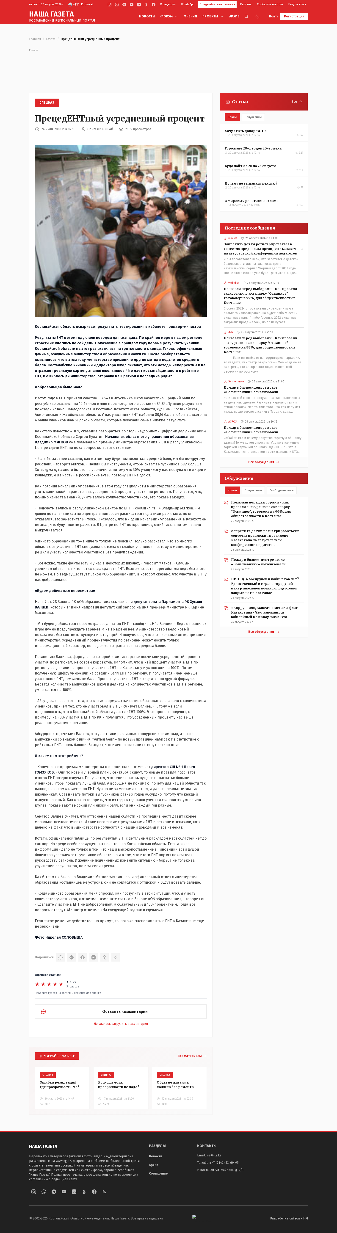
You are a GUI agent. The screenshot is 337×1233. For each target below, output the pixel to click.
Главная (35, 39)
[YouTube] (131, 4)
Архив (234, 16)
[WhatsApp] (117, 4)
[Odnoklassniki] (146, 4)
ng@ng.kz (214, 1155)
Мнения (190, 16)
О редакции (168, 4)
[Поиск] (246, 16)
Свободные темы (282, 490)
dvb (230, 332)
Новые (232, 117)
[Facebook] (153, 4)
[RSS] (104, 1191)
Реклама (245, 4)
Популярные (253, 117)
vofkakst (233, 283)
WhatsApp (187, 4)
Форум (166, 16)
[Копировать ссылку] (115, 957)
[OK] (104, 957)
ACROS (232, 421)
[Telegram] (124, 4)
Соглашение (158, 1173)
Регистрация (294, 16)
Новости (147, 16)
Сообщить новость (270, 4)
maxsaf (232, 238)
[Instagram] (109, 4)
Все (294, 102)
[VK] (139, 4)
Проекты (210, 16)
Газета (50, 39)
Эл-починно (236, 381)
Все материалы (190, 1056)
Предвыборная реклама (217, 4)
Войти (274, 16)
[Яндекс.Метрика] (202, 1218)
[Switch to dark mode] (257, 16)
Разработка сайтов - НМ (289, 1218)
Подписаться (297, 4)
